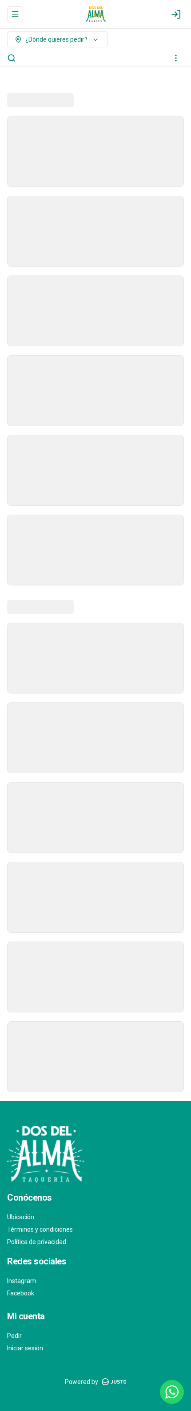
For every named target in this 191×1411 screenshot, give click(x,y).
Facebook (20, 1293)
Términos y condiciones (40, 1229)
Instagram (21, 1280)
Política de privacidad (36, 1241)
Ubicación (20, 1217)
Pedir (14, 1335)
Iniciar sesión (25, 1348)
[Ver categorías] (176, 58)
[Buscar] (11, 58)
